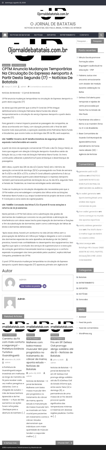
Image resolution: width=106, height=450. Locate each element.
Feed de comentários (88, 328)
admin (23, 86)
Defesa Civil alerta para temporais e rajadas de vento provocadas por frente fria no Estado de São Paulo (89, 105)
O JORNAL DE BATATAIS (53, 24)
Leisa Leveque (85, 243)
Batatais (6, 65)
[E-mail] (44, 286)
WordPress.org (85, 333)
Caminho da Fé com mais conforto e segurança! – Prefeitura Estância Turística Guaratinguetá (13, 347)
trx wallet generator (88, 193)
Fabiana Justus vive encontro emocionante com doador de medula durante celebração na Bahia (90, 83)
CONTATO (84, 35)
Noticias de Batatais (20, 35)
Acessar (82, 317)
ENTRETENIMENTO (67, 35)
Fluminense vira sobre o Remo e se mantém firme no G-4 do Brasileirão (91, 123)
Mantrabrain (36, 447)
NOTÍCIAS (38, 35)
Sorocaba (83, 299)
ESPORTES (51, 35)
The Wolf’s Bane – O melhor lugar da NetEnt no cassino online (91, 233)
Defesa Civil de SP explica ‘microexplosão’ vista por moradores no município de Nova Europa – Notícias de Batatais (13, 443)
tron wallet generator (88, 211)
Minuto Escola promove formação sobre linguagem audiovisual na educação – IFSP (90, 63)
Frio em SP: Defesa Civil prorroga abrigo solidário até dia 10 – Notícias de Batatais (62, 349)
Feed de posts (85, 322)
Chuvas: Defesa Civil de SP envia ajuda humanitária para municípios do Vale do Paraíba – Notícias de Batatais (65, 443)
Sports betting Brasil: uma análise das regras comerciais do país (90, 201)
